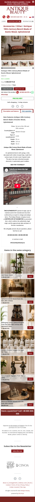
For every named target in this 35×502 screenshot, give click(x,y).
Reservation (28, 21)
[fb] (12, 107)
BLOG (30, 483)
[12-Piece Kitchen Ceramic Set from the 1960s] (17, 342)
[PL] (30, 17)
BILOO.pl (21, 493)
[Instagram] (19, 478)
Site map (23, 487)
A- (27, 17)
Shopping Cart (14, 21)
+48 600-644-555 (16, 17)
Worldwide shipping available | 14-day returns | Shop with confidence (17, 3)
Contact (8, 485)
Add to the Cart (19, 89)
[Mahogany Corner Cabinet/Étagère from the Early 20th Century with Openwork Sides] (17, 317)
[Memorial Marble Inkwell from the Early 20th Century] (17, 394)
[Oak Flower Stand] (17, 265)
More (30, 276)
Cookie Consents (14, 487)
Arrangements (13, 483)
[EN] (33, 17)
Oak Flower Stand (7, 275)
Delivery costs (23, 483)
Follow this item (7, 89)
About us (5, 483)
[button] (17, 451)
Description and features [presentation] (11, 111)
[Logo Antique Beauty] (17, 13)
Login (4, 21)
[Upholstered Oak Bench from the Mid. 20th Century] (17, 291)
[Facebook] (15, 478)
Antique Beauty (25, 490)
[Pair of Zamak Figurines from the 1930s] (17, 368)
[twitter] (17, 107)
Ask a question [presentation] (26, 111)
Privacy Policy (25, 485)
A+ (25, 17)
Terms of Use (16, 485)
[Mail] (22, 107)
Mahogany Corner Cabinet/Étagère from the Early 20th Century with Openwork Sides (12, 324)
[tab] (11, 111)
